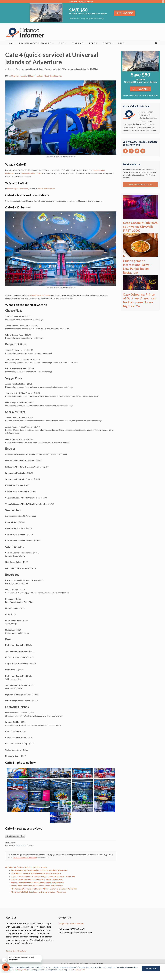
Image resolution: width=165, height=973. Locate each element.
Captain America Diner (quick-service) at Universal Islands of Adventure (43, 876)
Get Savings (124, 13)
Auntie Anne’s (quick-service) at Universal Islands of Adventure (39, 870)
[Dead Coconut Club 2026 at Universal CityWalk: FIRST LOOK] (140, 217)
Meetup (93, 43)
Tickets (106, 43)
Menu (46, 76)
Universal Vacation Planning (34, 43)
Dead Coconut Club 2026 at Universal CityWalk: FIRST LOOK (140, 226)
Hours (31, 76)
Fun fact (39, 76)
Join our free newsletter (140, 184)
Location (24, 76)
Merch (121, 43)
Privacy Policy (21, 951)
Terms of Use (10, 951)
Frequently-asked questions (71, 923)
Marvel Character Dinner (39, 295)
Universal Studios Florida (31, 173)
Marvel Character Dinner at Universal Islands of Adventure (37, 882)
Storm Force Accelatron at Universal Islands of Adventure (37, 885)
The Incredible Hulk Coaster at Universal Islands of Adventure (38, 892)
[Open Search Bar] (156, 43)
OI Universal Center (14, 867)
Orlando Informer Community (25, 858)
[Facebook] (125, 151)
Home (11, 43)
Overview (15, 76)
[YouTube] (142, 151)
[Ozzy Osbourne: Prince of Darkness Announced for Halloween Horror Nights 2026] (140, 288)
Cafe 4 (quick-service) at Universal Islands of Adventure (36, 873)
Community (78, 43)
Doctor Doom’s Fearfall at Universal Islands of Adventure (36, 879)
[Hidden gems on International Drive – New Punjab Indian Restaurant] (140, 255)
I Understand (151, 968)
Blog (61, 43)
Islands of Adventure (46, 188)
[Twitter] (137, 151)
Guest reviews (56, 76)
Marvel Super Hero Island (17, 188)
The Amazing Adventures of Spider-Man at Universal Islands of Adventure (44, 889)
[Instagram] (131, 151)
